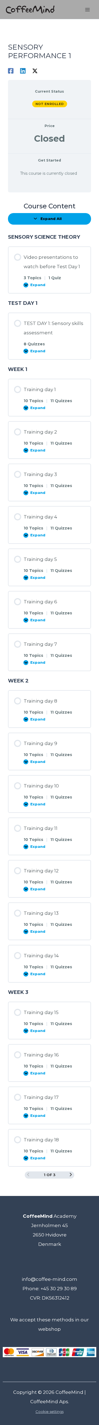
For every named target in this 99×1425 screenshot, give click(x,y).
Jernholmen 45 (49, 1225)
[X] (35, 71)
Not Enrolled (49, 104)
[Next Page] (71, 1175)
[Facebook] (10, 71)
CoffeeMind (69, 1392)
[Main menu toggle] (87, 10)
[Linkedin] (23, 71)
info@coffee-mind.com (49, 1279)
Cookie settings (49, 1411)
